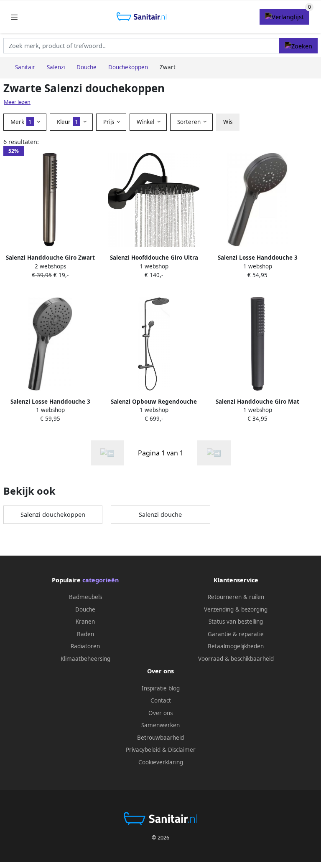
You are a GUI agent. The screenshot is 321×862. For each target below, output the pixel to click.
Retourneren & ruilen (236, 597)
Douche (85, 609)
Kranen (85, 621)
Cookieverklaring (160, 762)
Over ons (160, 713)
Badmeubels (85, 597)
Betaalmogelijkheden (236, 646)
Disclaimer (182, 749)
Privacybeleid (143, 749)
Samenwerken (160, 725)
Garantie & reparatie (236, 634)
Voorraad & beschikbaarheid (236, 658)
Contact (160, 700)
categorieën (100, 580)
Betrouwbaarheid (160, 737)
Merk (21, 122)
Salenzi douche (160, 514)
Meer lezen (17, 102)
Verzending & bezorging (236, 609)
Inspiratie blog (161, 688)
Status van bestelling (236, 621)
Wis (227, 122)
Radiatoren (85, 646)
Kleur (67, 122)
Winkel (146, 122)
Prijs (109, 122)
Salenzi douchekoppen (52, 514)
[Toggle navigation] (14, 17)
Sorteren (189, 122)
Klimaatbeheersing (85, 658)
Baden (85, 634)
